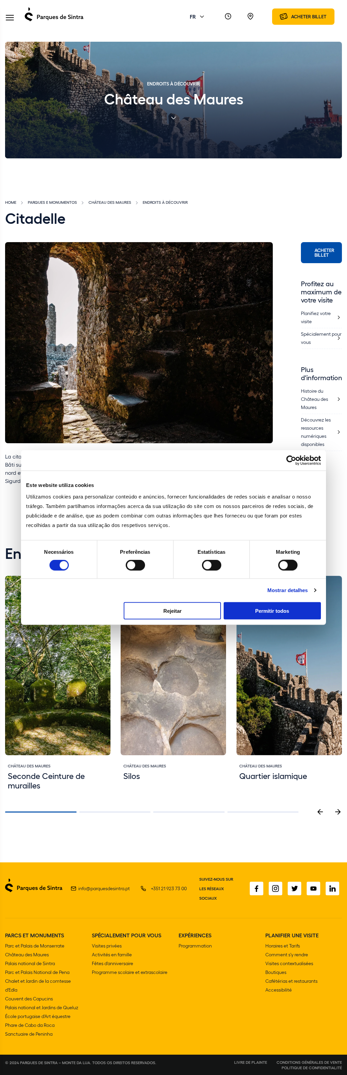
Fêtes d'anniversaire (112, 963)
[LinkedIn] (332, 888)
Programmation (195, 946)
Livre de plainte (250, 1062)
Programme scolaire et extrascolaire (129, 972)
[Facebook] (256, 888)
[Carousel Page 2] (115, 812)
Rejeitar (172, 610)
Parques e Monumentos (52, 202)
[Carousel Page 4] (263, 812)
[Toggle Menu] (10, 18)
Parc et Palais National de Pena (37, 972)
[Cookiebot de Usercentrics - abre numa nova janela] (291, 460)
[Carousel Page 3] (189, 812)
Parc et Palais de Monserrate (34, 946)
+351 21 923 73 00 (169, 888)
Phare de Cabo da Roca (30, 1025)
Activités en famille (112, 954)
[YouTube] (313, 888)
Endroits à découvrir (165, 202)
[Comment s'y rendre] (250, 16)
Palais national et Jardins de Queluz (41, 1007)
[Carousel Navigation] (329, 812)
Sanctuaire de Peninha (29, 1034)
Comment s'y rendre (286, 954)
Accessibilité (278, 990)
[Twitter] (294, 888)
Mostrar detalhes (287, 590)
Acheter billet (324, 252)
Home (10, 202)
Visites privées (107, 946)
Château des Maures (109, 202)
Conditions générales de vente (309, 1062)
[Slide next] (338, 812)
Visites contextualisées (289, 963)
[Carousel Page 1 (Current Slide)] (41, 812)
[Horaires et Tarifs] (228, 16)
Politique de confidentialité (312, 1067)
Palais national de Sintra (30, 963)
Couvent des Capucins (29, 998)
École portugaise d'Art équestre (37, 1016)
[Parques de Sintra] (54, 21)
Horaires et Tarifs (282, 946)
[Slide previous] (320, 812)
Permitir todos (272, 610)
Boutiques (275, 972)
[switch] (135, 565)
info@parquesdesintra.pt (104, 888)
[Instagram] (275, 888)
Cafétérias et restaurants (291, 981)
